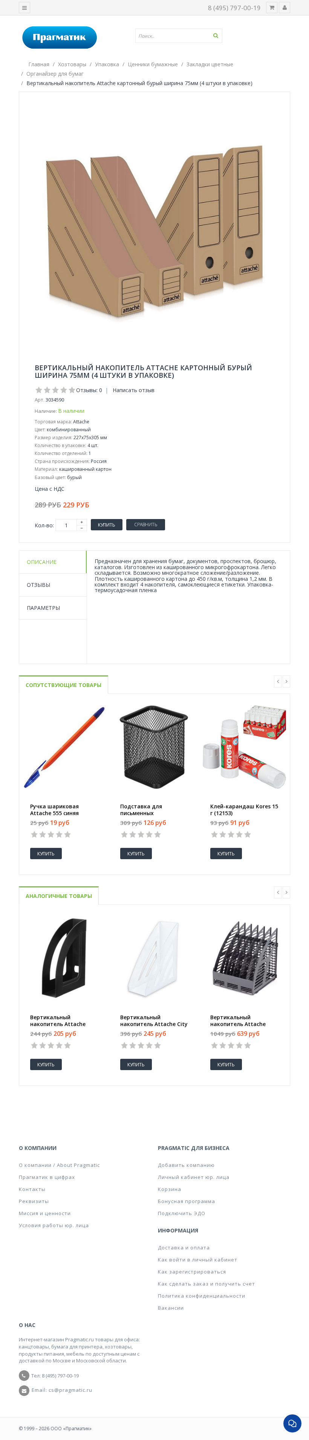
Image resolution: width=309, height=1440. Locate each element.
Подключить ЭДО (181, 1213)
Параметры (43, 607)
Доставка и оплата (184, 1247)
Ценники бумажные (153, 64)
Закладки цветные (210, 64)
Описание (42, 561)
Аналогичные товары (59, 895)
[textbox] (182, 36)
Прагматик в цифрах (47, 1177)
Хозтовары (72, 64)
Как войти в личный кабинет (197, 1259)
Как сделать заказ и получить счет (206, 1283)
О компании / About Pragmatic (59, 1165)
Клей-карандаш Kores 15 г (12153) (244, 810)
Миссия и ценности (45, 1213)
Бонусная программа (186, 1201)
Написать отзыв (133, 390)
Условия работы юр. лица (54, 1225)
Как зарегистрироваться (192, 1271)
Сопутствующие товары (63, 685)
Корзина (169, 1189)
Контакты (32, 1189)
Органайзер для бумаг (55, 73)
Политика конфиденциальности (201, 1295)
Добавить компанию (186, 1165)
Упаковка (107, 64)
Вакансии (171, 1307)
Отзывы (38, 584)
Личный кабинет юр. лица (193, 1177)
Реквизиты (34, 1201)
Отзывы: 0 (89, 390)
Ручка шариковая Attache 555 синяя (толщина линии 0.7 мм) (63, 813)
